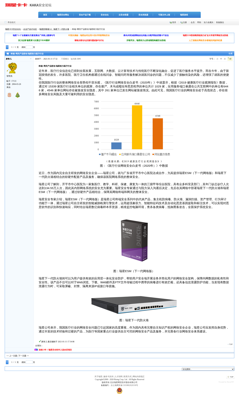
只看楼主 (65, 59)
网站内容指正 (139, 376)
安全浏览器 (143, 15)
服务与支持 (108, 376)
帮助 (199, 22)
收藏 (230, 53)
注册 (185, 22)
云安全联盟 (123, 15)
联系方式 (128, 376)
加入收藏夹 (208, 22)
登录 (174, 22)
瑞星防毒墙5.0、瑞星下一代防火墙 (54, 29)
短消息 (74, 59)
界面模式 (11, 22)
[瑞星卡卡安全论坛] (29, 6)
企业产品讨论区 (30, 29)
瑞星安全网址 (63, 15)
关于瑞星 (98, 376)
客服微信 (220, 22)
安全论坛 (105, 15)
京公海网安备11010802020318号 (124, 385)
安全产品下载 (85, 15)
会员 (193, 22)
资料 (79, 59)
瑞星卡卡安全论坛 (13, 29)
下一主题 (22, 356)
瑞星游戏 (184, 15)
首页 (45, 15)
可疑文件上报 (164, 15)
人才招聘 (118, 376)
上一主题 (13, 356)
